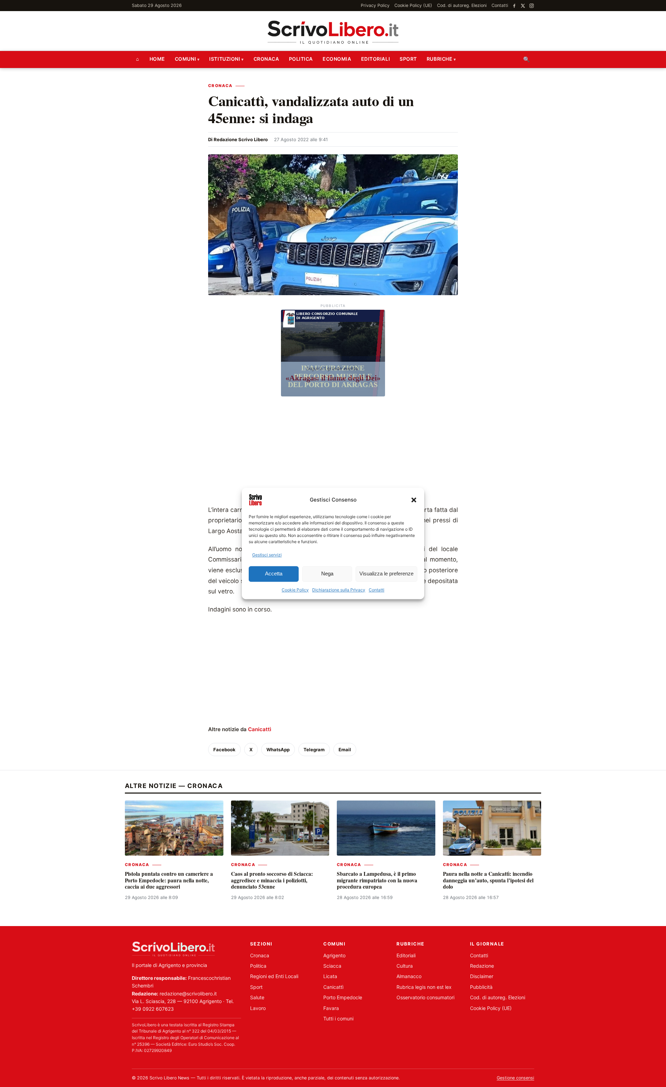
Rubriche (439, 59)
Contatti (376, 589)
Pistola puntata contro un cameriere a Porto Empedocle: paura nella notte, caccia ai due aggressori (169, 880)
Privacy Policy (375, 5)
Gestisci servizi (267, 554)
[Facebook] (514, 5)
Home (157, 59)
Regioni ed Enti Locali (274, 976)
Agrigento (334, 955)
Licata (330, 976)
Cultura (404, 966)
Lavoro (258, 1008)
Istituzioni (224, 59)
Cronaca (266, 59)
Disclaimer (481, 976)
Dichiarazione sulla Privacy (338, 589)
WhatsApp (278, 749)
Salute (257, 997)
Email (345, 749)
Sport (408, 59)
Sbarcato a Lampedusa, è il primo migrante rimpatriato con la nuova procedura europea (377, 880)
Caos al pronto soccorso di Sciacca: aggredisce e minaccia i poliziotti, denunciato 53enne (272, 880)
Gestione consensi (515, 1077)
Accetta (273, 574)
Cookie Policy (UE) (413, 5)
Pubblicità (481, 987)
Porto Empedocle (342, 997)
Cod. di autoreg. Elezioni (462, 5)
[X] (523, 5)
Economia (337, 59)
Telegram (314, 749)
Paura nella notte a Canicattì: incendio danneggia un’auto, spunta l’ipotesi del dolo (488, 880)
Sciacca (332, 966)
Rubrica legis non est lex (424, 987)
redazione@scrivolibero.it (188, 993)
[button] (413, 499)
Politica (301, 59)
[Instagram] (531, 5)
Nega (327, 574)
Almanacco (408, 976)
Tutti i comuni (338, 1018)
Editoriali (375, 59)
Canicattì (259, 729)
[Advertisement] (333, 452)
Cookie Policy (295, 589)
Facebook (224, 749)
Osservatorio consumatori (425, 997)
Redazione (482, 966)
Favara (331, 1008)
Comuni (185, 59)
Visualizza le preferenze (386, 574)
